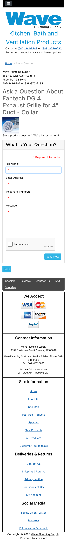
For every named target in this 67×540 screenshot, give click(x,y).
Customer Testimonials (34, 445)
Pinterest (33, 520)
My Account (33, 494)
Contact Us (43, 280)
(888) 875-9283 (52, 48)
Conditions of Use (33, 487)
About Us (33, 399)
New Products (33, 430)
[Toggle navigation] (8, 3)
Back (7, 269)
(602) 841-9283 (27, 48)
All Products (33, 438)
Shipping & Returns (33, 471)
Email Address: (15, 177)
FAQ (57, 280)
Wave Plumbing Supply (45, 534)
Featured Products (33, 414)
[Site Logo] (33, 20)
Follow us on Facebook (33, 528)
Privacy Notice (34, 479)
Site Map (10, 287)
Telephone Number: (18, 191)
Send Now (52, 256)
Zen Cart (41, 538)
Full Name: (12, 163)
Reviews (25, 280)
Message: (11, 205)
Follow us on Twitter (33, 512)
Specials (10, 280)
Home (8, 63)
